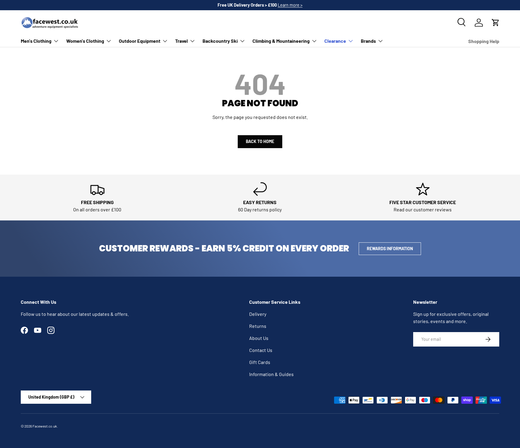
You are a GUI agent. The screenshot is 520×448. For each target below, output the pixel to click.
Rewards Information (390, 248)
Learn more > (290, 5)
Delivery (257, 314)
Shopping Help (483, 41)
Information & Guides (271, 374)
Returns (257, 326)
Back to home (260, 141)
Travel (181, 41)
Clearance (335, 41)
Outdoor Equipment (139, 41)
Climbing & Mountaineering (281, 41)
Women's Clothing (85, 41)
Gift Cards (259, 362)
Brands (368, 41)
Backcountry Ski (220, 41)
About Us (258, 338)
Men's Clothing (36, 41)
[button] (495, 22)
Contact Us (260, 350)
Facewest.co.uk (44, 426)
